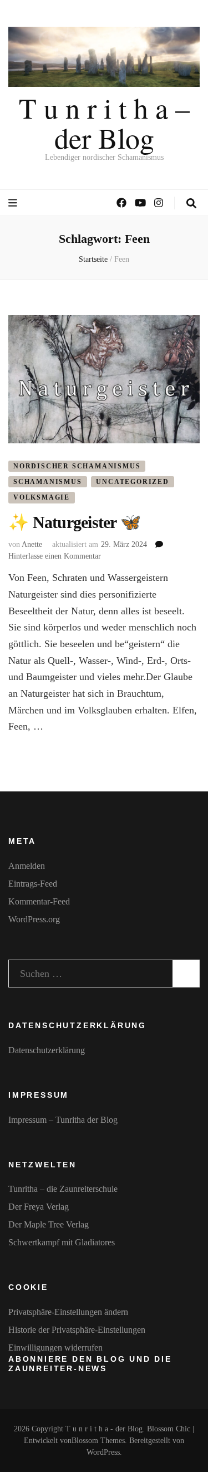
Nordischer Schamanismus (76, 466)
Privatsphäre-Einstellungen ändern (68, 1312)
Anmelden (26, 866)
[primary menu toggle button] (14, 203)
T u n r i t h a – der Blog (104, 123)
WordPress (103, 1452)
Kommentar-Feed (39, 901)
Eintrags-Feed (32, 883)
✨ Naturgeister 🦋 (74, 522)
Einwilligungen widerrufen (55, 1347)
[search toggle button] (191, 203)
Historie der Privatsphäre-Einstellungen (76, 1329)
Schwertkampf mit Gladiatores (61, 1242)
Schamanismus (47, 482)
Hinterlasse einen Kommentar (54, 556)
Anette (32, 544)
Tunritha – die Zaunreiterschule (63, 1189)
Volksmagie (41, 497)
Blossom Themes (98, 1440)
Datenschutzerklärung (46, 1050)
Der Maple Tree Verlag (48, 1224)
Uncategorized (132, 482)
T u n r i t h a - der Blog (104, 1429)
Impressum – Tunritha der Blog (63, 1119)
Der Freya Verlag (38, 1206)
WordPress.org (34, 919)
